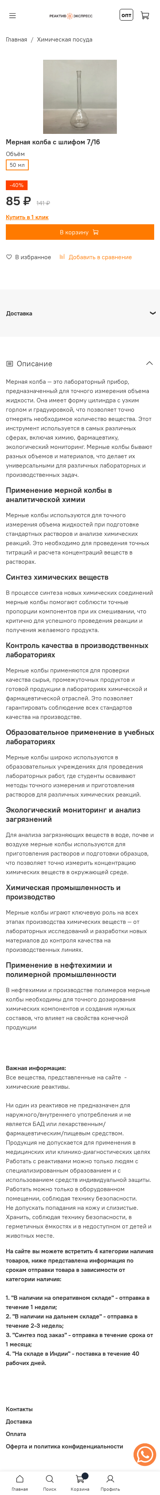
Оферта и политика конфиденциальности (64, 1446)
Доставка (19, 1421)
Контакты (19, 1409)
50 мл (17, 164)
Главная (16, 39)
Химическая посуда (64, 39)
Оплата (16, 1434)
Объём (15, 154)
